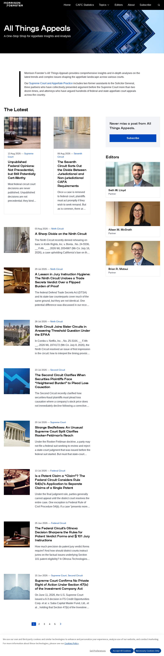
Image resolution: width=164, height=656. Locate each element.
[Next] (60, 625)
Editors (119, 5)
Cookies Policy (72, 643)
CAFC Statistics (85, 5)
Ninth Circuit (57, 228)
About (131, 5)
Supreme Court (58, 422)
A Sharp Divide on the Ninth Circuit (61, 234)
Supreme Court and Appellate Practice (51, 83)
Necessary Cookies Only (147, 650)
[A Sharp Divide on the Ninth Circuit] (47, 241)
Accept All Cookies (122, 650)
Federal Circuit (57, 470)
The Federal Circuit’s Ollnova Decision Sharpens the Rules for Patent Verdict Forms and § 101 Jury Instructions (62, 534)
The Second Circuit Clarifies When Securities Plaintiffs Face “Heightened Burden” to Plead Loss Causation (61, 381)
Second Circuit (57, 370)
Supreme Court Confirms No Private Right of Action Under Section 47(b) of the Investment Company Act (62, 584)
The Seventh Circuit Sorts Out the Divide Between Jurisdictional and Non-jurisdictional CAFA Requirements (71, 174)
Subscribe (145, 5)
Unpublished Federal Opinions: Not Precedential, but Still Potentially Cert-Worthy (22, 170)
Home (67, 5)
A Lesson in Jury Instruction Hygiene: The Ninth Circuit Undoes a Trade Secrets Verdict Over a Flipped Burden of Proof (62, 280)
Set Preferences (98, 650)
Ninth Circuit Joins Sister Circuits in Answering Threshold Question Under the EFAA (62, 330)
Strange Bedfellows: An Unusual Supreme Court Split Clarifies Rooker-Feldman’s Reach (59, 431)
